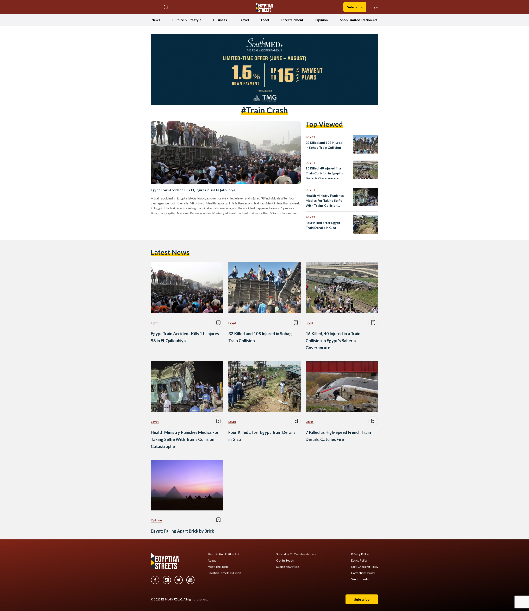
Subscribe (354, 7)
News (155, 20)
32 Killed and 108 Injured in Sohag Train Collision (324, 144)
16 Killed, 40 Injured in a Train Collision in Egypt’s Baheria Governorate (324, 173)
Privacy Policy (360, 554)
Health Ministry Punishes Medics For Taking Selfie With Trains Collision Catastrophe (325, 200)
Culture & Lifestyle (186, 20)
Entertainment (292, 20)
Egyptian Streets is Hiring (224, 573)
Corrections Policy (363, 573)
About (212, 560)
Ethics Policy (359, 560)
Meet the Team (218, 566)
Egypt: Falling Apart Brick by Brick (182, 530)
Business (220, 20)
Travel (244, 20)
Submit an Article (287, 566)
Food (265, 20)
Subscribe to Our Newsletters (296, 554)
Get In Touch (285, 560)
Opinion (321, 20)
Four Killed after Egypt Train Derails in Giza (323, 225)
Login (374, 7)
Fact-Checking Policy (364, 566)
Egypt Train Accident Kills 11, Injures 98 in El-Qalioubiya (193, 190)
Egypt (310, 137)
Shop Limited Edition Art (359, 20)
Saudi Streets (360, 579)
